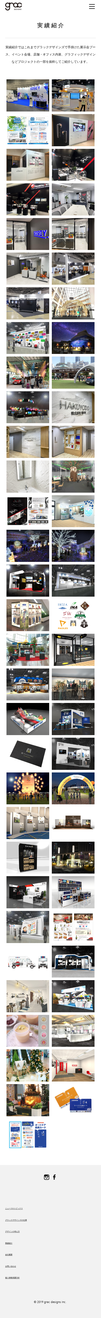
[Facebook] (54, 1177)
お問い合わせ (10, 1266)
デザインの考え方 (12, 1231)
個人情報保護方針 (12, 1278)
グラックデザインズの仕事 (16, 1220)
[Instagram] (46, 1177)
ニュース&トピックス (14, 1208)
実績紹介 (8, 1243)
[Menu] (91, 6)
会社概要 (8, 1254)
